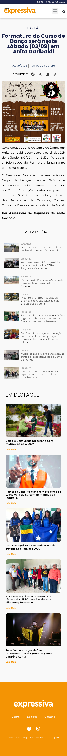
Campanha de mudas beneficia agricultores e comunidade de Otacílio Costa (40, 374)
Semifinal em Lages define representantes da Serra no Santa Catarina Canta (29, 653)
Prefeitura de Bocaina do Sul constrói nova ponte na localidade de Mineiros (43, 282)
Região (33, 27)
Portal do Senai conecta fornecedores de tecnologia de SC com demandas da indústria (33, 495)
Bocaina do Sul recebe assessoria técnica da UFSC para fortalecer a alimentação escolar (28, 599)
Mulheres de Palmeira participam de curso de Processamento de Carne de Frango (43, 356)
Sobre (16, 716)
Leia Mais (11, 449)
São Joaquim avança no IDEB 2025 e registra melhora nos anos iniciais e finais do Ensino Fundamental (43, 318)
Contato (49, 716)
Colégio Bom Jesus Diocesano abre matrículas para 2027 (29, 442)
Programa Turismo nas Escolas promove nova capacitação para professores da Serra (40, 300)
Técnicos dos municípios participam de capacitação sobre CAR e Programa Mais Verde (42, 265)
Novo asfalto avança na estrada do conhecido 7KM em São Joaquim (41, 249)
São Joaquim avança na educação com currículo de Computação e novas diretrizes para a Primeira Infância (41, 337)
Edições (32, 716)
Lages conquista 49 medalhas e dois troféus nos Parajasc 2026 (30, 547)
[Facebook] (29, 729)
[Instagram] (38, 729)
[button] (55, 11)
